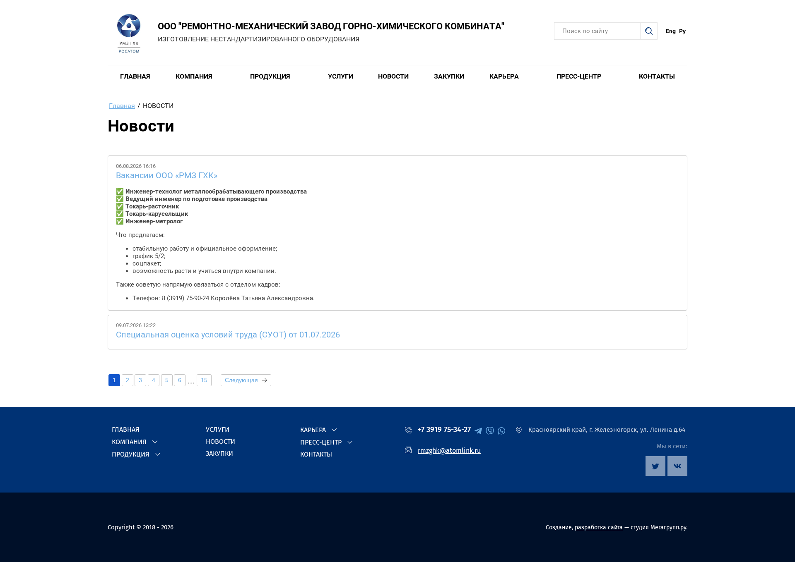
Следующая (241, 380)
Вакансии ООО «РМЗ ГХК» (166, 175)
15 (204, 380)
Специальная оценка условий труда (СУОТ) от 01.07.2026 (228, 335)
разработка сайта (599, 527)
